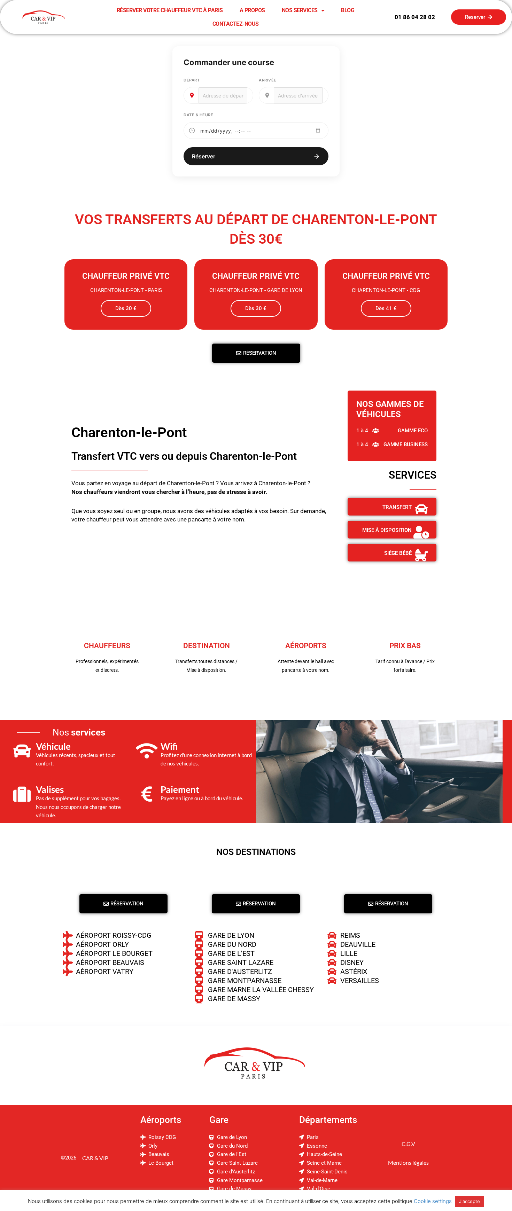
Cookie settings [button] (433, 1201)
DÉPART (192, 80)
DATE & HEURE (198, 114)
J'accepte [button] (469, 1201)
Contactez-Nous (235, 24)
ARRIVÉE (268, 80)
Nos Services (300, 10)
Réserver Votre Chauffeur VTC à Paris (170, 10)
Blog (347, 10)
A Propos (252, 10)
